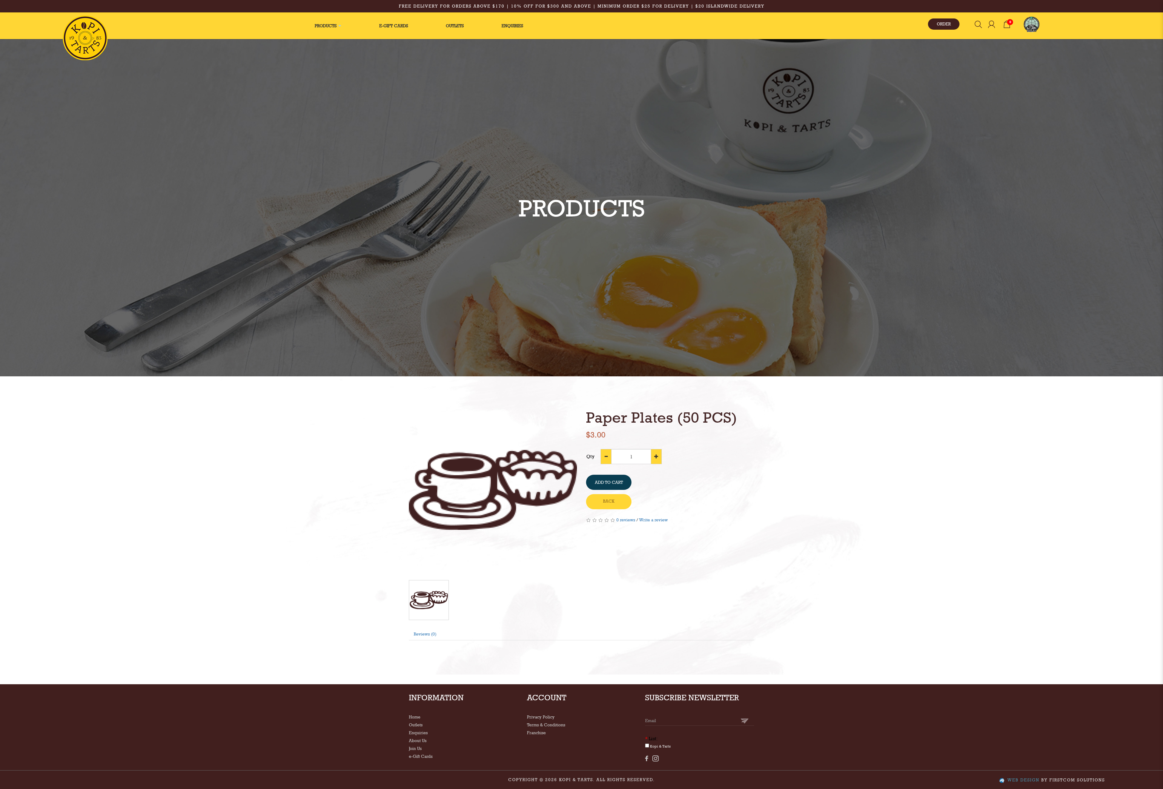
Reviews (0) (425, 634)
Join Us (415, 748)
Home (414, 717)
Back (609, 501)
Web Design (1023, 779)
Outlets (415, 724)
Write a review (653, 519)
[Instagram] (655, 758)
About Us (417, 740)
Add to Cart (609, 482)
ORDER (944, 23)
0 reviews (625, 519)
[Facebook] (646, 758)
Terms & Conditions (546, 724)
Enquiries (418, 732)
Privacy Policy (541, 717)
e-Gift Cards (420, 756)
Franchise (536, 732)
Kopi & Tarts (660, 746)
